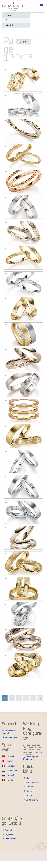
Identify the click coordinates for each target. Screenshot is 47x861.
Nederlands (12, 770)
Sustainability (32, 800)
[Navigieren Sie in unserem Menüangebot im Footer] (39, 7)
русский (10, 775)
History (29, 791)
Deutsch (10, 756)
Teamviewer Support (9, 731)
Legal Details (11, 834)
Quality (29, 795)
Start (28, 778)
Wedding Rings (32, 782)
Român (10, 780)
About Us (30, 787)
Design (9, 24)
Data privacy (10, 839)
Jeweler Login (11, 737)
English (10, 761)
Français (11, 766)
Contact (8, 830)
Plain (8, 15)
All (7, 19)
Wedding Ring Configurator (30, 758)
